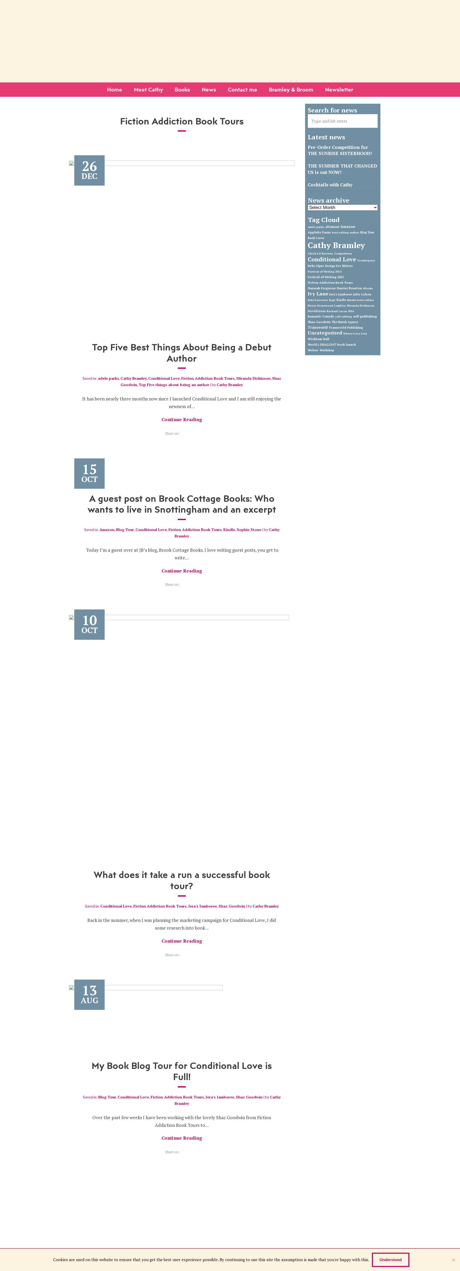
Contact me (242, 89)
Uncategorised (325, 333)
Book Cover (316, 238)
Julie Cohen (362, 294)
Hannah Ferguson (322, 288)
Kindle (229, 529)
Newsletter (339, 89)
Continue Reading (182, 419)
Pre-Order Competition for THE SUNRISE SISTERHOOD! (340, 150)
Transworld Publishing (346, 327)
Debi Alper (316, 266)
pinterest (242, 6)
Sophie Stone (249, 529)
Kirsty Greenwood (320, 305)
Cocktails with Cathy (330, 185)
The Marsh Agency (345, 322)
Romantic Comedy (321, 316)
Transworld (318, 327)
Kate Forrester (318, 300)
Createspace (366, 260)
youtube (234, 6)
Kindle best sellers (360, 300)
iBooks (368, 288)
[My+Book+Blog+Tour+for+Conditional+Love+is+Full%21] (183, 1152)
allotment (332, 227)
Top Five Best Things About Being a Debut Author (182, 352)
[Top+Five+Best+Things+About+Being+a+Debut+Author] (183, 433)
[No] (453, 1259)
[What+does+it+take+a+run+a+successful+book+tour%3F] (183, 955)
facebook (218, 6)
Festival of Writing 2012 (325, 271)
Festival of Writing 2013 (326, 277)
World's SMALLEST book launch (332, 344)
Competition (343, 253)
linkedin (226, 6)
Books (182, 89)
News (209, 89)
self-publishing (365, 316)
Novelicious (317, 311)
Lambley (340, 305)
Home (114, 89)
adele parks (108, 378)
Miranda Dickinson (253, 378)
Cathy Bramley (134, 378)
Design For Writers (339, 266)
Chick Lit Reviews (320, 253)
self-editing (343, 316)
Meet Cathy (148, 89)
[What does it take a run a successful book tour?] (179, 736)
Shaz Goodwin (232, 906)
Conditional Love (164, 378)
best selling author (345, 232)
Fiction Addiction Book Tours (208, 378)
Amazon (107, 529)
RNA (351, 311)
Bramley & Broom (291, 89)
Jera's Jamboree (202, 906)
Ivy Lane (318, 293)
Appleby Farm (319, 232)
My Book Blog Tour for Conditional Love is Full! (182, 1071)
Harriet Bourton (349, 288)
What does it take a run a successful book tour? (182, 880)
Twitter (209, 6)
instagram (251, 6)
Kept (332, 300)
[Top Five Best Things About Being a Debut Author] (181, 245)
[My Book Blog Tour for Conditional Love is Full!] (146, 1016)
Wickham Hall (318, 339)
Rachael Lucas (337, 311)
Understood (391, 1260)
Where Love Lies (355, 333)
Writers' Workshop (321, 350)
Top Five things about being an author (174, 384)
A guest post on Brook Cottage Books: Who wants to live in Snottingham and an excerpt (182, 503)
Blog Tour (125, 529)
